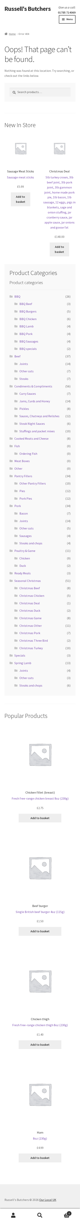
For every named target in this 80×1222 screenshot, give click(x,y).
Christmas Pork (29, 633)
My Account (13, 1215)
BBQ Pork (25, 334)
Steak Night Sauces (32, 424)
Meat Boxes (22, 461)
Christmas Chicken (31, 596)
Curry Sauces (27, 394)
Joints (23, 364)
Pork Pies (25, 498)
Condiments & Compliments (33, 386)
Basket (61, 1212)
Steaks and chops (30, 543)
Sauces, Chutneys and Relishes (39, 416)
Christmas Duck (29, 610)
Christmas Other (30, 626)
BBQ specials (28, 349)
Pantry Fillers (23, 476)
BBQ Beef (25, 304)
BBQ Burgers (28, 311)
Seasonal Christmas (27, 581)
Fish (17, 446)
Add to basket (20, 199)
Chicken (24, 558)
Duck (22, 566)
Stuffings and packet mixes (37, 431)
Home (12, 34)
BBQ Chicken (28, 319)
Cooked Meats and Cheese (31, 438)
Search (40, 1215)
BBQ (17, 296)
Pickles (24, 409)
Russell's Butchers (27, 9)
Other (18, 468)
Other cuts (26, 371)
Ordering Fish (28, 454)
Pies (22, 491)
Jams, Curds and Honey (34, 401)
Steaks (23, 379)
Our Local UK (47, 1200)
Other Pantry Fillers (32, 483)
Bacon (23, 513)
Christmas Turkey (31, 648)
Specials (19, 655)
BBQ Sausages (28, 341)
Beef (17, 356)
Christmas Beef (29, 588)
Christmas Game (30, 618)
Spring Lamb (22, 663)
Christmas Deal (29, 603)
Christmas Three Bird (33, 640)
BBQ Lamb (26, 326)
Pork (17, 506)
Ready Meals (22, 573)
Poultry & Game (24, 551)
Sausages (25, 536)
